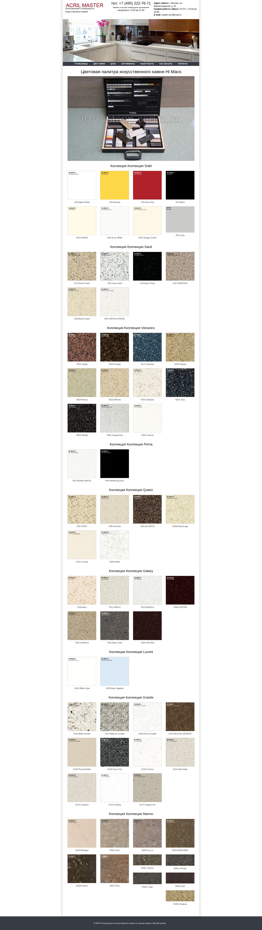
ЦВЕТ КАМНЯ (99, 64)
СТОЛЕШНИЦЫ (81, 64)
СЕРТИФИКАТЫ (128, 64)
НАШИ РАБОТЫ (147, 64)
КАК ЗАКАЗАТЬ (165, 64)
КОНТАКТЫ (183, 64)
